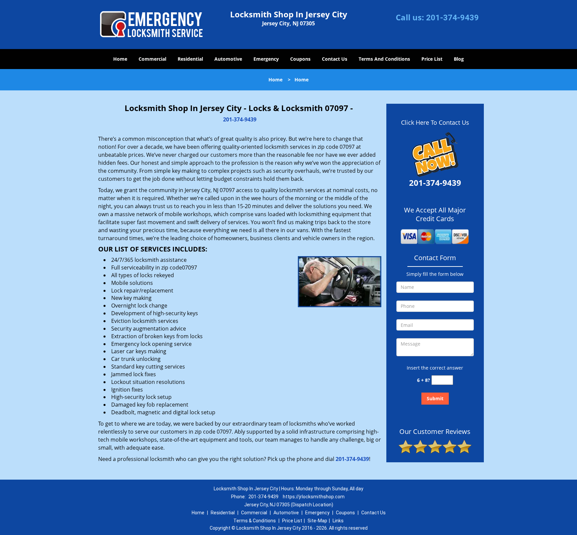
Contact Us (334, 59)
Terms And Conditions (384, 59)
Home (120, 59)
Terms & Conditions (254, 520)
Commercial (152, 59)
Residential (190, 59)
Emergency (266, 59)
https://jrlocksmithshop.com (314, 496)
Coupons (300, 59)
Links (338, 520)
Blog (459, 59)
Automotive (228, 59)
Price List (431, 59)
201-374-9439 (452, 17)
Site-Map (317, 520)
